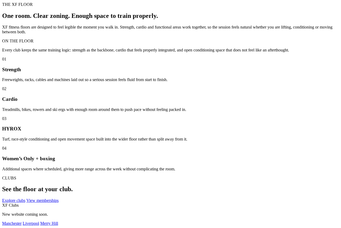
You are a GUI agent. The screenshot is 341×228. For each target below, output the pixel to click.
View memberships (42, 200)
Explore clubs (13, 200)
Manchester (12, 223)
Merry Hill (49, 223)
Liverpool (31, 223)
